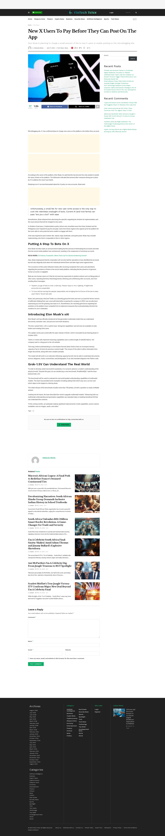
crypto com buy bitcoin (111, 129)
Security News (79, 19)
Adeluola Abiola (38, 48)
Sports (106, 19)
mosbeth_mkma (109, 121)
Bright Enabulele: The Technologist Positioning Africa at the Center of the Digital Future (119, 124)
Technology (33, 810)
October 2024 (34, 738)
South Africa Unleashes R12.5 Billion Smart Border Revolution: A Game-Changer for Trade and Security (48, 522)
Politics (32, 795)
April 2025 (33, 727)
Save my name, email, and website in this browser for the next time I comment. (57, 658)
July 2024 (33, 742)
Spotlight (32, 804)
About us (58, 827)
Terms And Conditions (130, 827)
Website (68, 650)
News (66, 48)
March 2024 (33, 749)
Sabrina (106, 114)
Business (69, 19)
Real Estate (33, 797)
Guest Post (98, 827)
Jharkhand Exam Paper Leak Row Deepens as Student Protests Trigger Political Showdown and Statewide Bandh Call (120, 77)
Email (30, 650)
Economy (33, 784)
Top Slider (33, 812)
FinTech (32, 791)
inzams (32, 484)
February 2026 (34, 723)
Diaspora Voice (39, 19)
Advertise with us (68, 827)
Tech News (115, 19)
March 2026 (33, 721)
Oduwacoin (107, 827)
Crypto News (59, 19)
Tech (31, 806)
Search (106, 55)
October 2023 (34, 760)
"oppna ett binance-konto (112, 102)
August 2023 (34, 764)
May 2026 (33, 717)
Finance (50, 19)
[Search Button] (136, 12)
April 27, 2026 (40, 551)
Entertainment (34, 787)
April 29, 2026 (40, 528)
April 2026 (33, 719)
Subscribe (37, 12)
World (31, 816)
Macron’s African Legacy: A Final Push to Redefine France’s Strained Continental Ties (49, 478)
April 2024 (33, 747)
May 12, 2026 (39, 484)
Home (30, 19)
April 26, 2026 (40, 569)
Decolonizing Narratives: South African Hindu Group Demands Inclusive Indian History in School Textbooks (50, 499)
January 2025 (34, 734)
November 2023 (35, 757)
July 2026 (33, 712)
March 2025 (33, 730)
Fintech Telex (89, 827)
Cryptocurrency (34, 780)
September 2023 (35, 762)
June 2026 (33, 714)
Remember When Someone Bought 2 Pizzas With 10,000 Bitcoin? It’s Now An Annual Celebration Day (119, 116)
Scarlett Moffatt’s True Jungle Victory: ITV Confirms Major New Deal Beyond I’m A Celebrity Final (49, 586)
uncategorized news (36, 814)
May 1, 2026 (39, 505)
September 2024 (35, 740)
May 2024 (33, 745)
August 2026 (34, 710)
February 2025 (34, 732)
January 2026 (34, 725)
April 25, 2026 (40, 592)
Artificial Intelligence (94, 19)
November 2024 (35, 736)
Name (30, 641)
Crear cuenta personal (111, 108)
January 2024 (34, 753)
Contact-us (79, 827)
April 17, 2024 (51, 48)
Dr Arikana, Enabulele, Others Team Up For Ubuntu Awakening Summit (62, 255)
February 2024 (34, 751)
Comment (32, 617)
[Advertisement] (82, 4)
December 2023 (35, 755)
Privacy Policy (117, 827)
